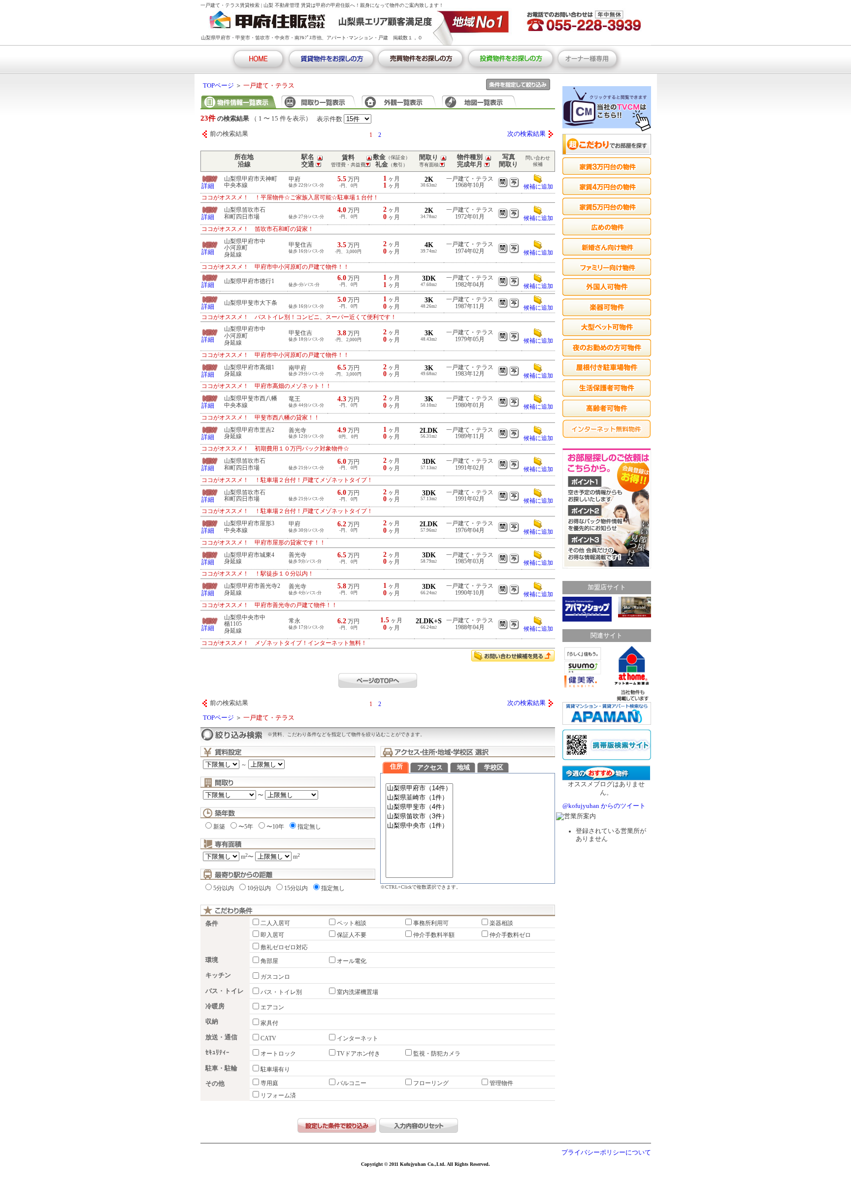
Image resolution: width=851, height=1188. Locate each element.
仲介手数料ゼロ (510, 935)
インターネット (357, 1038)
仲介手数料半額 (434, 935)
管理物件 (501, 1083)
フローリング (431, 1083)
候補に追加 (538, 187)
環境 (211, 960)
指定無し (309, 827)
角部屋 (269, 961)
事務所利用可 (431, 923)
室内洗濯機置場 (357, 992)
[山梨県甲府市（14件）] (419, 788)
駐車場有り (275, 1069)
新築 (219, 827)
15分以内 (296, 888)
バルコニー (351, 1083)
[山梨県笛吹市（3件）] (419, 816)
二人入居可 (275, 923)
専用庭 (269, 1083)
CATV (268, 1038)
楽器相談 (501, 923)
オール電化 (351, 961)
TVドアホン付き (358, 1054)
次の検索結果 (526, 133)
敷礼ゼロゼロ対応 (284, 947)
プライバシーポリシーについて (606, 1152)
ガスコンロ (275, 977)
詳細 (207, 186)
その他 (215, 1083)
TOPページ (218, 85)
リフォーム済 (278, 1095)
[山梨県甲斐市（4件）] (419, 807)
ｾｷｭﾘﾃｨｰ (217, 1052)
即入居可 (272, 935)
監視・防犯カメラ (436, 1054)
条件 (211, 923)
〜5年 (245, 827)
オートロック (278, 1054)
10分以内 (259, 888)
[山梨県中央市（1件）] (419, 826)
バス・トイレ (224, 991)
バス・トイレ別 (281, 992)
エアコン (272, 1007)
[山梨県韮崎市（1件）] (419, 798)
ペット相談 (351, 923)
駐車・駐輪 (221, 1068)
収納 (211, 1021)
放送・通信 (221, 1037)
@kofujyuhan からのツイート (604, 806)
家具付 (269, 1023)
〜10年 (275, 827)
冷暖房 (215, 1006)
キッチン (218, 975)
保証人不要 (351, 935)
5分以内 (223, 888)
